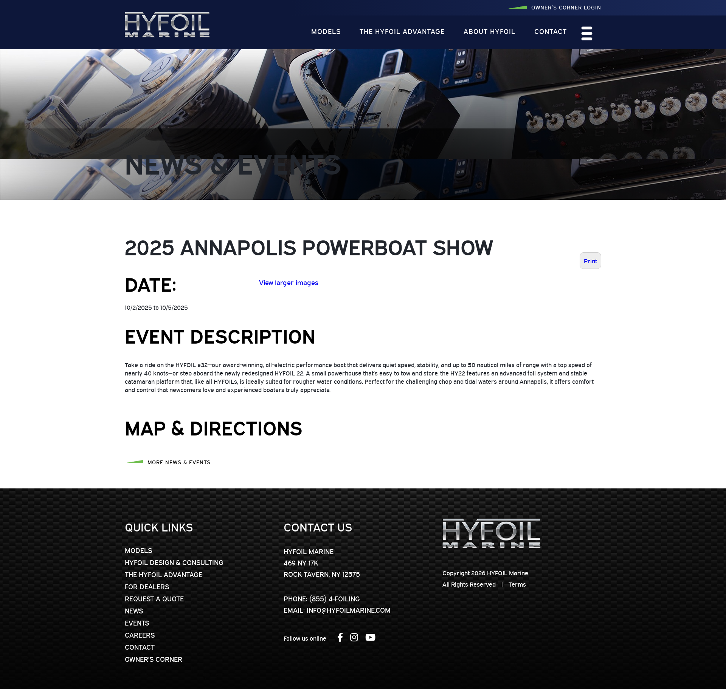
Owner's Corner (153, 658)
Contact (550, 31)
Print (590, 260)
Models (326, 31)
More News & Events (179, 461)
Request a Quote (154, 598)
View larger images (288, 282)
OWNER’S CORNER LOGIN (566, 7)
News (134, 610)
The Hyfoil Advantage (402, 31)
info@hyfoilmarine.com (349, 609)
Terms (517, 584)
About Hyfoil (489, 31)
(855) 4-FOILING (334, 598)
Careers (140, 634)
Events (137, 622)
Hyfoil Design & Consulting (174, 562)
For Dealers (147, 586)
